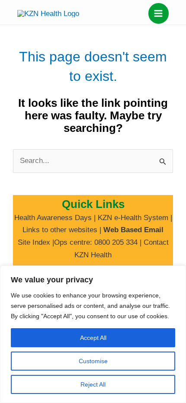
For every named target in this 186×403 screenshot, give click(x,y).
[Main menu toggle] (158, 13)
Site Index (34, 242)
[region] (93, 334)
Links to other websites (59, 230)
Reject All (93, 384)
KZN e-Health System (133, 218)
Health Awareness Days (53, 218)
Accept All (93, 337)
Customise (93, 361)
